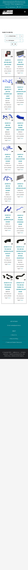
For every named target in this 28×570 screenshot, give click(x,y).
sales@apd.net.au (16, 325)
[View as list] (15, 44)
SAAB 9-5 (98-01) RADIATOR (20, 62)
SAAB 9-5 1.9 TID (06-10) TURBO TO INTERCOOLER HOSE (21, 287)
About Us (14, 335)
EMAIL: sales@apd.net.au (17, 4)
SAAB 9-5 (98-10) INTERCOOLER (21, 186)
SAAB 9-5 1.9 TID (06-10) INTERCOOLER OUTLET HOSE (8, 251)
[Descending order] (21, 36)
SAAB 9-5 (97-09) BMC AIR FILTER (8, 62)
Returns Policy (14, 338)
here (9, 73)
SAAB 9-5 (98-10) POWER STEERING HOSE (20, 220)
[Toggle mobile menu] (25, 11)
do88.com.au (16, 352)
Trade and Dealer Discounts (14, 342)
